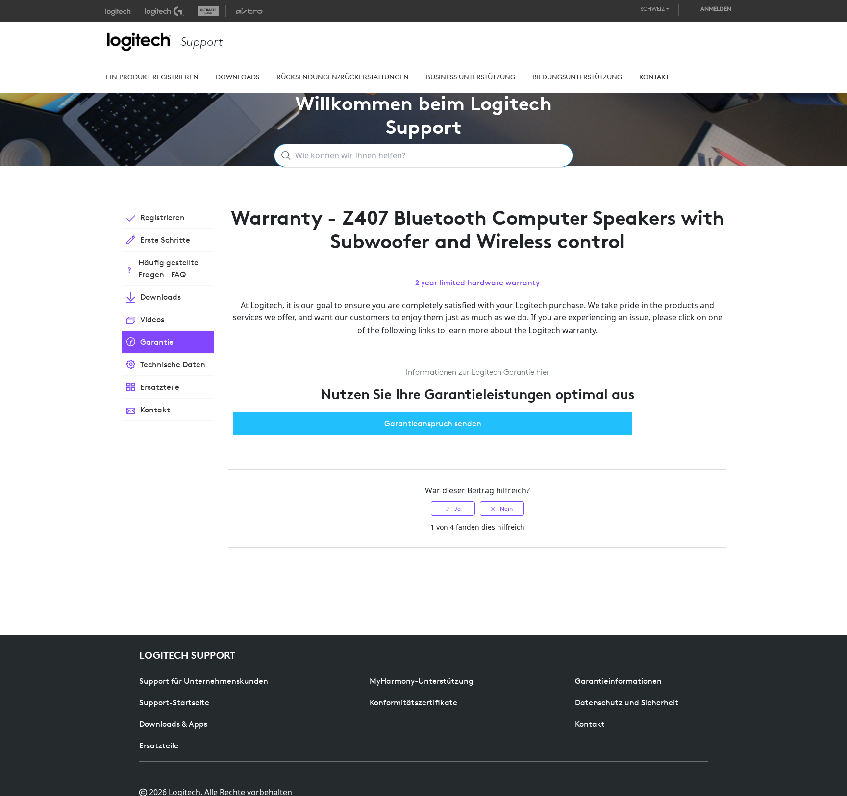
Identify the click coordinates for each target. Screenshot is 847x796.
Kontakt (590, 724)
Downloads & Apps (173, 724)
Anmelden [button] (715, 8)
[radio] (453, 508)
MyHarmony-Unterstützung (421, 681)
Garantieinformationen (618, 681)
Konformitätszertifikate (413, 702)
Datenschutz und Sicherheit (626, 702)
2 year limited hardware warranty (477, 282)
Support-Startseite (174, 702)
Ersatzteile (158, 745)
